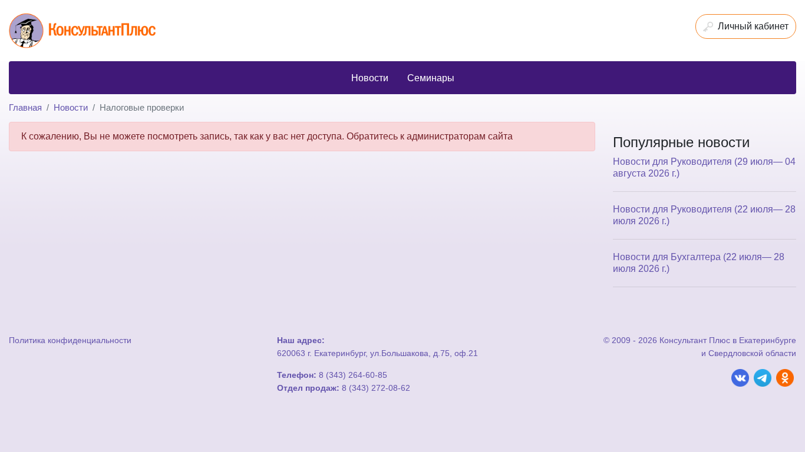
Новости (71, 107)
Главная (25, 107)
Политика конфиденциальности (70, 340)
